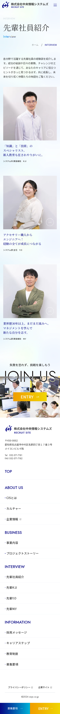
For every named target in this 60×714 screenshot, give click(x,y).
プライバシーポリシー (19, 687)
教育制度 (12, 654)
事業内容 (12, 543)
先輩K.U (11, 587)
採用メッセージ (16, 632)
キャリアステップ (18, 643)
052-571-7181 (15, 455)
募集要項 (13, 708)
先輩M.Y (11, 609)
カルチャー (13, 508)
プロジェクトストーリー (22, 553)
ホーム (35, 44)
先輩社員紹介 (15, 577)
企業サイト (43, 687)
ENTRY (43, 708)
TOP (8, 471)
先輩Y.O (11, 598)
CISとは (11, 498)
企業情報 (12, 519)
